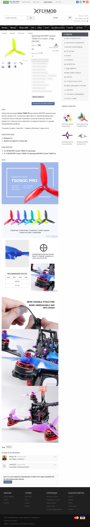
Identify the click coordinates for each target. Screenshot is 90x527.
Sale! (32, 28)
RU (58, 2)
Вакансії (27, 506)
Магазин (13, 28)
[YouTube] (87, 2)
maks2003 (12, 464)
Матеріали (69, 90)
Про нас (70, 28)
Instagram (71, 500)
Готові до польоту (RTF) (74, 81)
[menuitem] (4, 27)
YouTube (70, 503)
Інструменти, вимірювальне (75, 94)
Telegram (70, 496)
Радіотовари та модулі (73, 73)
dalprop (9, 447)
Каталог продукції (9, 496)
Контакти (79, 28)
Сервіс (40, 28)
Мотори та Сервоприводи (74, 47)
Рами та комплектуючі (73, 38)
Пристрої (69, 77)
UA (56, 2)
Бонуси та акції (51, 506)
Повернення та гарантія (53, 500)
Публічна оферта (51, 503)
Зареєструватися (14, 3)
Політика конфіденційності (54, 509)
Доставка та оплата (58, 28)
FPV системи (70, 51)
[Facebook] (77, 2)
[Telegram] (81, 2)
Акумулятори (70, 64)
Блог (46, 28)
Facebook (70, 509)
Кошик (55, 18)
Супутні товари (71, 98)
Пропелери (69, 60)
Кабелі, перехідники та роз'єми (76, 86)
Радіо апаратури (71, 68)
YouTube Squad (72, 506)
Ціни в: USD (36, 2)
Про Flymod (28, 496)
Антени (68, 55)
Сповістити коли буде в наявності (43, 103)
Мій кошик (27, 2)
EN (60, 2)
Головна (4, 28)
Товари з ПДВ (23, 28)
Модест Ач (12, 456)
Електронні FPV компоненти (75, 43)
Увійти (6, 2)
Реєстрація (8, 482)
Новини (27, 503)
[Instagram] (84, 2)
